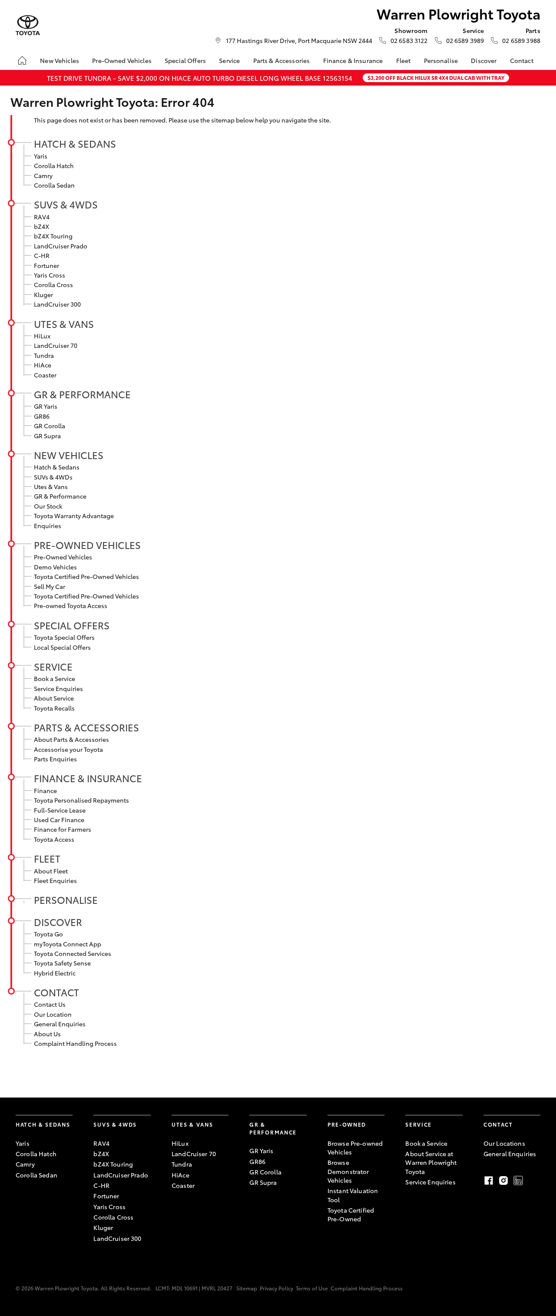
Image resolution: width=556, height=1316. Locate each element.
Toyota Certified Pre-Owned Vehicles (86, 576)
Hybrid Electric (55, 973)
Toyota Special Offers (64, 637)
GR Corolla (49, 425)
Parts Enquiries (55, 758)
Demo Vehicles (55, 566)
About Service (54, 698)
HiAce (42, 364)
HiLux (42, 335)
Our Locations (504, 1143)
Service (229, 60)
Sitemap (246, 1288)
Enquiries (47, 525)
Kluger (43, 294)
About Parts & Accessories (71, 739)
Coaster (45, 374)
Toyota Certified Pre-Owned (351, 1214)
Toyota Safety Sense (62, 963)
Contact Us (50, 1004)
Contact (521, 60)
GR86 (42, 416)
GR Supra (47, 435)
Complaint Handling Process (75, 1043)
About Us (47, 1033)
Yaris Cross (49, 275)
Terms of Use (312, 1288)
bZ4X (41, 226)
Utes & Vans (64, 324)
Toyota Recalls (54, 708)
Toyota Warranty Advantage (74, 515)
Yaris (40, 156)
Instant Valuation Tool (353, 1195)
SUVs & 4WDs (66, 204)
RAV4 (42, 216)
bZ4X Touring (53, 235)
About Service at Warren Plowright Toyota (431, 1162)
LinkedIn (518, 1180)
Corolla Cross (53, 284)
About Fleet (51, 870)
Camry (43, 175)
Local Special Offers (62, 647)
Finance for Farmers (62, 829)
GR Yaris (45, 406)
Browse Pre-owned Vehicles (355, 1147)
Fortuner (46, 265)
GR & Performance (82, 394)
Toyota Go (48, 933)
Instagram (503, 1180)
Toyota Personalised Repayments (81, 800)
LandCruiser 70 (55, 345)
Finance (45, 790)
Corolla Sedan (54, 185)
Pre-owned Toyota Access (70, 605)
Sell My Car (49, 586)
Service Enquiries (58, 688)
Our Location (53, 1014)
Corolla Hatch (54, 165)
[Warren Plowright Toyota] (28, 25)
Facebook (488, 1180)
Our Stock (48, 506)
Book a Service (54, 678)
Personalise (441, 60)
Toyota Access (54, 839)
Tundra (44, 355)
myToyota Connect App (67, 943)
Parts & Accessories (281, 60)
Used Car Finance (59, 819)
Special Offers (185, 60)
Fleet (403, 60)
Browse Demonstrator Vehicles (348, 1171)
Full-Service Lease (60, 810)
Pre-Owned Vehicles (122, 60)
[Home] (22, 60)
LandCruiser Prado (60, 245)
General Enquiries (60, 1023)
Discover (483, 60)
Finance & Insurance (353, 60)
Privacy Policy (276, 1288)
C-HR (42, 255)
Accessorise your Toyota (68, 749)
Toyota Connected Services (72, 953)
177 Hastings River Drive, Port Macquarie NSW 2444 (299, 40)
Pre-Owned (347, 1124)
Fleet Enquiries (55, 880)
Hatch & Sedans (75, 143)
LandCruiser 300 (57, 304)
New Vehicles (59, 60)
